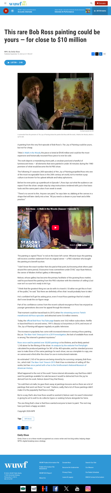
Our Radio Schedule (92, 472)
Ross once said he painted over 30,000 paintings (38, 342)
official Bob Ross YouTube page (40, 321)
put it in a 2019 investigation (45, 334)
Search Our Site (91, 462)
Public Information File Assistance (47, 467)
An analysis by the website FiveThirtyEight (69, 345)
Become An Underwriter (70, 467)
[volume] (12, 10)
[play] (6, 11)
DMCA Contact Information (95, 477)
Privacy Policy (67, 472)
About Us (42, 478)
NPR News (28, 419)
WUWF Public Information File (49, 462)
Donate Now (66, 462)
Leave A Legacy (67, 477)
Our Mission (90, 467)
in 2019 (43, 362)
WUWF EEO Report (45, 473)
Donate (102, 3)
